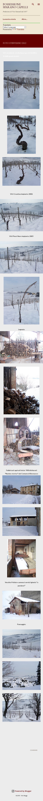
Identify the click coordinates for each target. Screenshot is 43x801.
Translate (20, 29)
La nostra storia (9, 19)
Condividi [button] (33, 750)
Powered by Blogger (22, 791)
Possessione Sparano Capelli (15, 5)
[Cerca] (33, 4)
